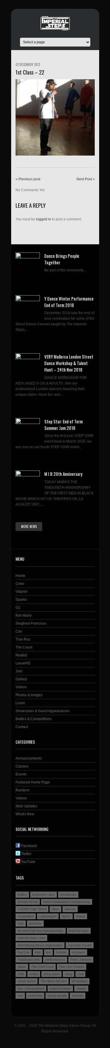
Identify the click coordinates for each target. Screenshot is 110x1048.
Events (21, 774)
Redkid (21, 655)
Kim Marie (24, 615)
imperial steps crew (31, 938)
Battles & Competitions (34, 719)
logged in (43, 219)
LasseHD (23, 663)
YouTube (27, 862)
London (61, 952)
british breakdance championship (66, 902)
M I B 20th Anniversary (63, 474)
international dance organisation (40, 945)
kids (38, 952)
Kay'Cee (24, 952)
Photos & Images (29, 695)
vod (20, 995)
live (48, 952)
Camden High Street (32, 909)
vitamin (81, 988)
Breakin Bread (28, 902)
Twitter (25, 854)
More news (29, 526)
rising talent (51, 974)
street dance (26, 981)
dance (66, 916)
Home (20, 576)
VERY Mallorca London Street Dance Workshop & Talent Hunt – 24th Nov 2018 (68, 363)
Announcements (29, 758)
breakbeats (68, 894)
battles (22, 894)
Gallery (21, 679)
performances (55, 959)
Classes (22, 766)
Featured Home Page (33, 782)
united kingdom (60, 988)
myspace (78, 952)
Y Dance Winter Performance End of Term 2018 (69, 301)
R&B (21, 974)
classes (70, 909)
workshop (35, 995)
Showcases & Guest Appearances (43, 711)
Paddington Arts (29, 959)
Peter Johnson (80, 959)
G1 (18, 607)
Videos (21, 687)
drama (80, 916)
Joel (19, 671)
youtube (77, 995)
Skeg (68, 974)
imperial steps (79, 931)
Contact (22, 727)
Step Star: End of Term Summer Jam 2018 (63, 424)
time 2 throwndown (31, 988)
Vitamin (22, 592)
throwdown (79, 981)
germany (35, 923)
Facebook (28, 846)
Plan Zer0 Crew (42, 966)
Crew (20, 584)
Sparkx (21, 600)
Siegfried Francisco (31, 623)
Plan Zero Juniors (71, 966)
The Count (24, 647)
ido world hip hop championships (41, 931)
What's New (25, 814)
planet (22, 966)
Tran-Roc (23, 639)
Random (22, 790)
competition (26, 916)
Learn (20, 703)
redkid (33, 974)
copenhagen (48, 916)
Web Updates (26, 806)
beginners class (43, 894)
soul (80, 974)
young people (57, 995)
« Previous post (28, 179)
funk (21, 923)
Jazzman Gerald (80, 945)
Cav (19, 631)
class (55, 909)
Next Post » (86, 179)
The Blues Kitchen (54, 981)
